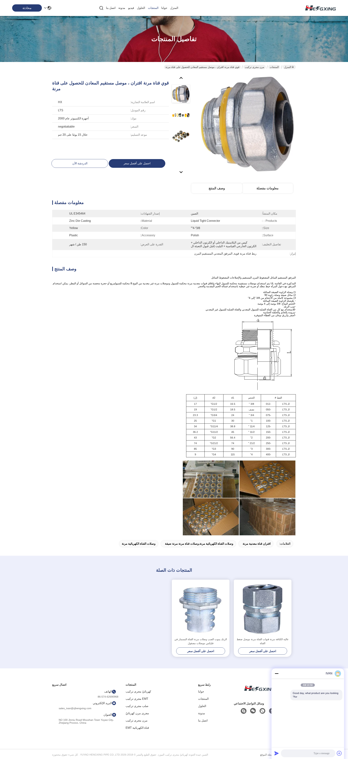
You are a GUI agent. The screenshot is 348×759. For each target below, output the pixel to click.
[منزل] (258, 692)
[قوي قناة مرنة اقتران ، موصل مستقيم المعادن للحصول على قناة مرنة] (247, 124)
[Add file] (339, 753)
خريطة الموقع (267, 754)
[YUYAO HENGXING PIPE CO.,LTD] (319, 8)
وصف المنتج (217, 188)
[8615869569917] (262, 711)
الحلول (141, 7)
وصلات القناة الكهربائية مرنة (139, 543)
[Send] (276, 753)
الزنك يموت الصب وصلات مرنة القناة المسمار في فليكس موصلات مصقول (200, 641)
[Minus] (276, 673)
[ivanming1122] (243, 711)
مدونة (121, 7)
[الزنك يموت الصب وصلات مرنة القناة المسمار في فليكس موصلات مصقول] (200, 608)
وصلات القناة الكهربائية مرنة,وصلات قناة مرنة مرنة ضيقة (199, 543)
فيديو (131, 7)
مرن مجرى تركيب (254, 67)
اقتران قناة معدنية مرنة (257, 543)
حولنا (164, 7)
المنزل (174, 7)
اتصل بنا (110, 7)
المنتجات (153, 7)
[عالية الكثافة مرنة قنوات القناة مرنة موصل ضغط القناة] (262, 608)
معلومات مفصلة (267, 188)
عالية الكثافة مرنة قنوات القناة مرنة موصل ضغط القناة (263, 641)
